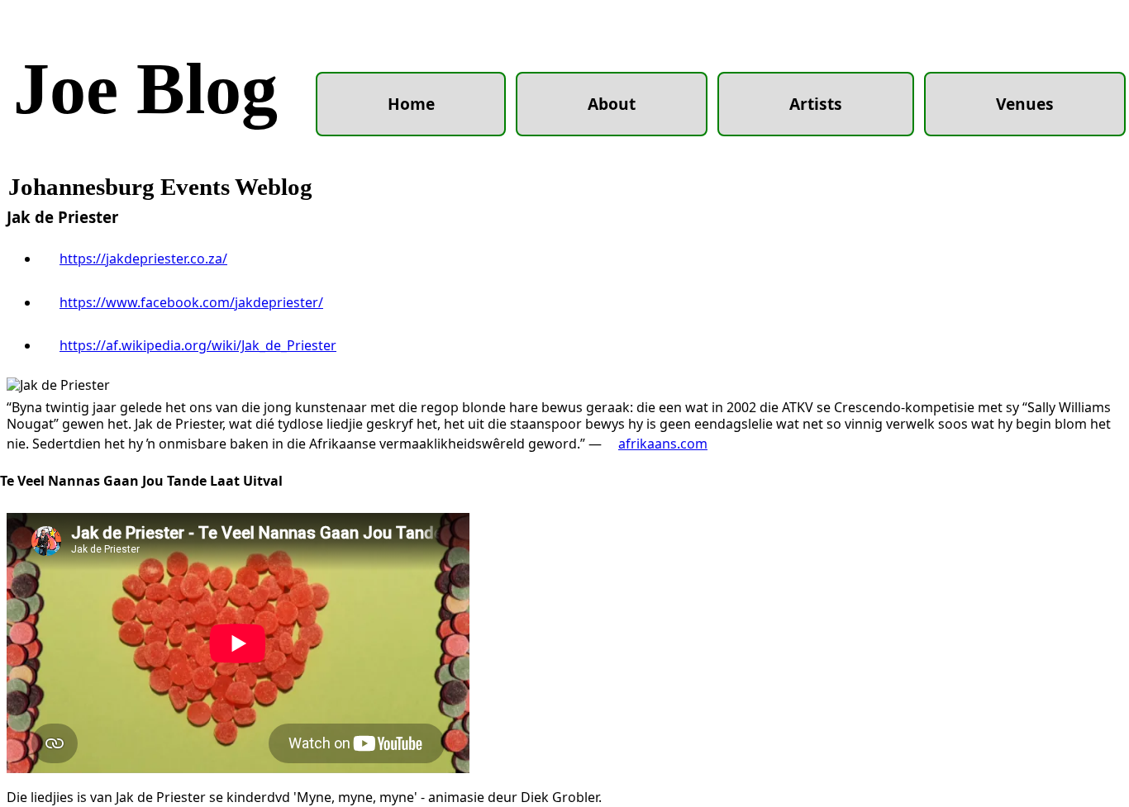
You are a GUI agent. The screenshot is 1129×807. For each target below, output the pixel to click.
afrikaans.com (662, 443)
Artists (815, 104)
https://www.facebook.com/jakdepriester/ (191, 302)
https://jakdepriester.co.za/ (143, 258)
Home (411, 104)
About (612, 104)
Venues (1025, 104)
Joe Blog (145, 89)
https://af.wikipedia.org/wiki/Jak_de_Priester (198, 345)
